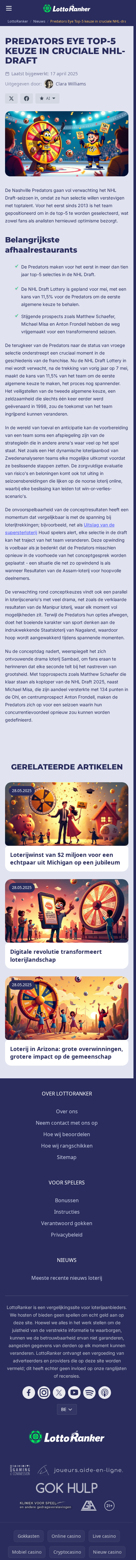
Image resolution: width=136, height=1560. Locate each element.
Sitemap (67, 1157)
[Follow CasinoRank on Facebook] (28, 1392)
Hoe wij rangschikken (67, 1145)
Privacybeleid (67, 1234)
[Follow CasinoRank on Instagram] (44, 1392)
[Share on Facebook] (26, 98)
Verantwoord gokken (66, 1223)
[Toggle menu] (9, 8)
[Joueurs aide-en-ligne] (80, 1470)
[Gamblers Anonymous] (89, 1506)
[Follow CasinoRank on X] (59, 1392)
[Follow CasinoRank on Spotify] (89, 1392)
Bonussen (67, 1200)
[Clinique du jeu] (46, 1506)
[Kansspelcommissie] (20, 1470)
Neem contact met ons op (67, 1122)
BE (63, 1409)
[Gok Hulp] (66, 1488)
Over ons (67, 1111)
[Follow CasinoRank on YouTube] (74, 1392)
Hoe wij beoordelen (66, 1134)
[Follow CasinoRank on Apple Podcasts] (104, 1392)
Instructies (67, 1211)
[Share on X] (11, 98)
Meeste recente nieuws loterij (66, 1277)
